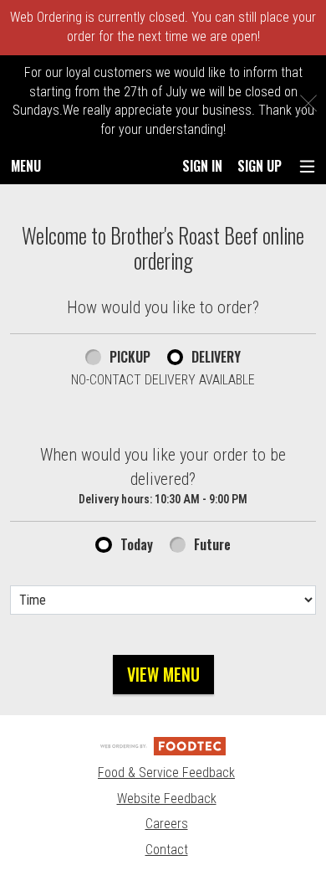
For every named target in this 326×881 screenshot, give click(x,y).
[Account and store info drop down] (307, 166)
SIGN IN (202, 166)
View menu (163, 674)
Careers (166, 824)
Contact (166, 850)
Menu (26, 166)
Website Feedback (166, 798)
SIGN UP (259, 166)
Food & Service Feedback (166, 773)
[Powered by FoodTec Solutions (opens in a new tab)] (163, 745)
